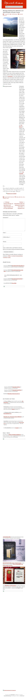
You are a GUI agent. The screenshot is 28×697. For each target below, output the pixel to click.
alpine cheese (20, 196)
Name (4, 232)
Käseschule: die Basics (16, 387)
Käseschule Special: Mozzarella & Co (18, 265)
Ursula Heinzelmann (14, 14)
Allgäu (17, 196)
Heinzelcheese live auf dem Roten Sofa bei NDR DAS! (13, 416)
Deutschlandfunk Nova (7, 413)
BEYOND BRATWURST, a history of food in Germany (12, 562)
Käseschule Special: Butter (17, 390)
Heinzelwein (12, 196)
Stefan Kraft (22, 695)
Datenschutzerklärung (7, 695)
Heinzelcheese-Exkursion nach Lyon (14, 393)
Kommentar (6, 217)
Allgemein (5, 196)
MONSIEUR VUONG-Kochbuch (10, 585)
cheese (24, 196)
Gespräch (16, 427)
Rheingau (4, 198)
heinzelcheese (13, 694)
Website (4, 241)
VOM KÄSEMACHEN (7, 536)
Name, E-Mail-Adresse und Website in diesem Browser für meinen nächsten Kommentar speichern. (13, 248)
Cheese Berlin (14, 283)
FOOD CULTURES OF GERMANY (15, 434)
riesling (7, 198)
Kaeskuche (10, 76)
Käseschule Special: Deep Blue (17, 278)
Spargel (13, 409)
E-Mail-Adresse (6, 237)
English (9, 196)
